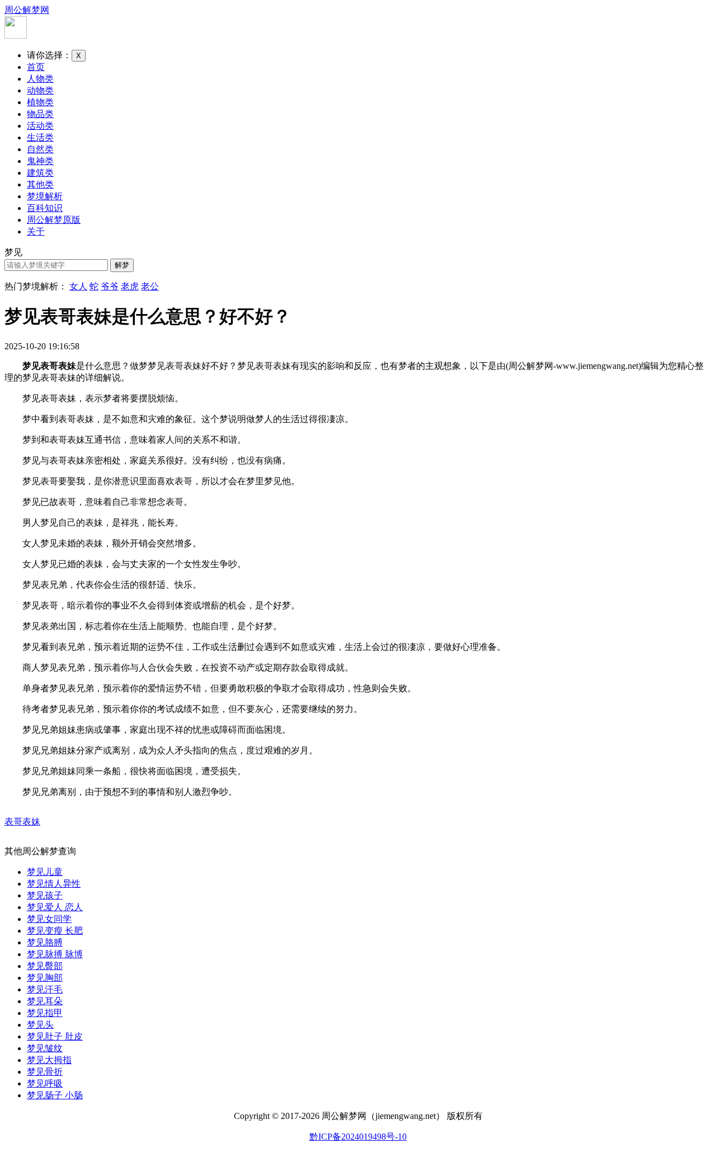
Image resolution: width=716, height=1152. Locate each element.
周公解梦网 (26, 10)
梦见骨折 (45, 1071)
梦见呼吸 (45, 1083)
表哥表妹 (22, 821)
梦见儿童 (45, 872)
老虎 (130, 286)
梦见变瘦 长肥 (55, 930)
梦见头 (40, 1024)
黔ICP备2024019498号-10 (358, 1136)
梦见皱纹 (45, 1048)
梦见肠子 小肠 (55, 1095)
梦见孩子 (45, 895)
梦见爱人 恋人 (55, 907)
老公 (150, 286)
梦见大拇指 (49, 1060)
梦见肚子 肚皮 (55, 1036)
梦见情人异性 (54, 883)
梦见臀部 (45, 966)
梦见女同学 (49, 919)
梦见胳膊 (45, 942)
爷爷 (110, 286)
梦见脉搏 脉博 (55, 954)
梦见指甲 (45, 1013)
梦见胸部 (45, 977)
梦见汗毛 (45, 989)
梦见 (13, 252)
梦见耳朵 (45, 1001)
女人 (78, 286)
